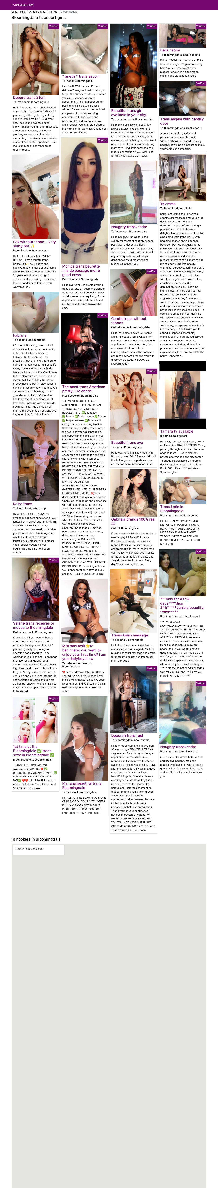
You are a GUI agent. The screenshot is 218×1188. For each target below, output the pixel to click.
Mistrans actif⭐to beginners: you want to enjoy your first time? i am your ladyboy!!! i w (84, 652)
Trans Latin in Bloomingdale (171, 508)
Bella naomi (170, 50)
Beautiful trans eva (127, 442)
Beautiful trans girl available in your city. (129, 112)
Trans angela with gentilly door (182, 121)
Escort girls (18, 11)
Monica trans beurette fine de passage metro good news (81, 270)
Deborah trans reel (127, 735)
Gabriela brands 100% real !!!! (133, 521)
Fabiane (19, 335)
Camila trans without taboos (128, 320)
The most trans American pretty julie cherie (83, 389)
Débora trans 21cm (29, 97)
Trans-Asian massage (129, 635)
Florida (53, 11)
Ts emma (167, 204)
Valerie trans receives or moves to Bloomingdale (33, 625)
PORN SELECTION (23, 4)
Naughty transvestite (129, 227)
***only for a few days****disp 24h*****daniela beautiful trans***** (182, 605)
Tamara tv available (176, 431)
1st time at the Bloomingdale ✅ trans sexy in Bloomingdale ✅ (33, 750)
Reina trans (22, 504)
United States (37, 11)
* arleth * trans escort (81, 76)
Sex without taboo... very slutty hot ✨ (34, 244)
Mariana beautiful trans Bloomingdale (81, 785)
